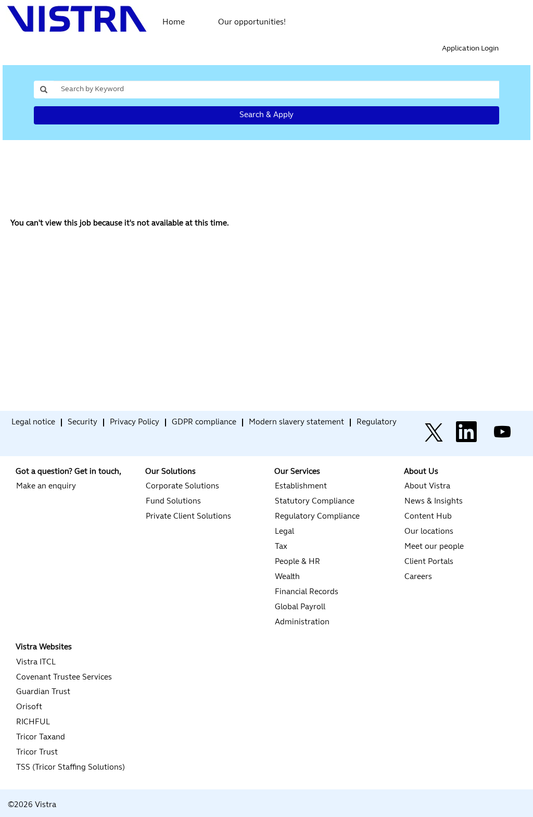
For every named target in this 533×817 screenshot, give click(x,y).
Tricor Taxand (40, 737)
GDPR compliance (204, 422)
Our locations (428, 532)
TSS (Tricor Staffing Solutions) (70, 768)
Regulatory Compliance (317, 517)
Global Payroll (300, 607)
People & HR (297, 562)
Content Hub (428, 517)
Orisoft (29, 707)
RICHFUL (33, 722)
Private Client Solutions (188, 517)
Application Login (470, 49)
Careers (418, 577)
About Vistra (427, 487)
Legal (284, 532)
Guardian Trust (43, 692)
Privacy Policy (134, 422)
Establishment (301, 487)
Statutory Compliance (314, 502)
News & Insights (433, 502)
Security (82, 422)
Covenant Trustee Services (64, 678)
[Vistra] (8, 425)
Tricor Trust (37, 753)
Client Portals (428, 562)
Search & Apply (266, 115)
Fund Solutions (173, 502)
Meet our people (434, 547)
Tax (281, 547)
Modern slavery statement (296, 422)
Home (173, 23)
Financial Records (306, 592)
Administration (302, 622)
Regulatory (377, 422)
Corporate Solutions (182, 487)
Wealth (287, 577)
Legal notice (33, 422)
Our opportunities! (252, 23)
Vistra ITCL (36, 663)
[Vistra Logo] (77, 19)
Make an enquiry (46, 487)
